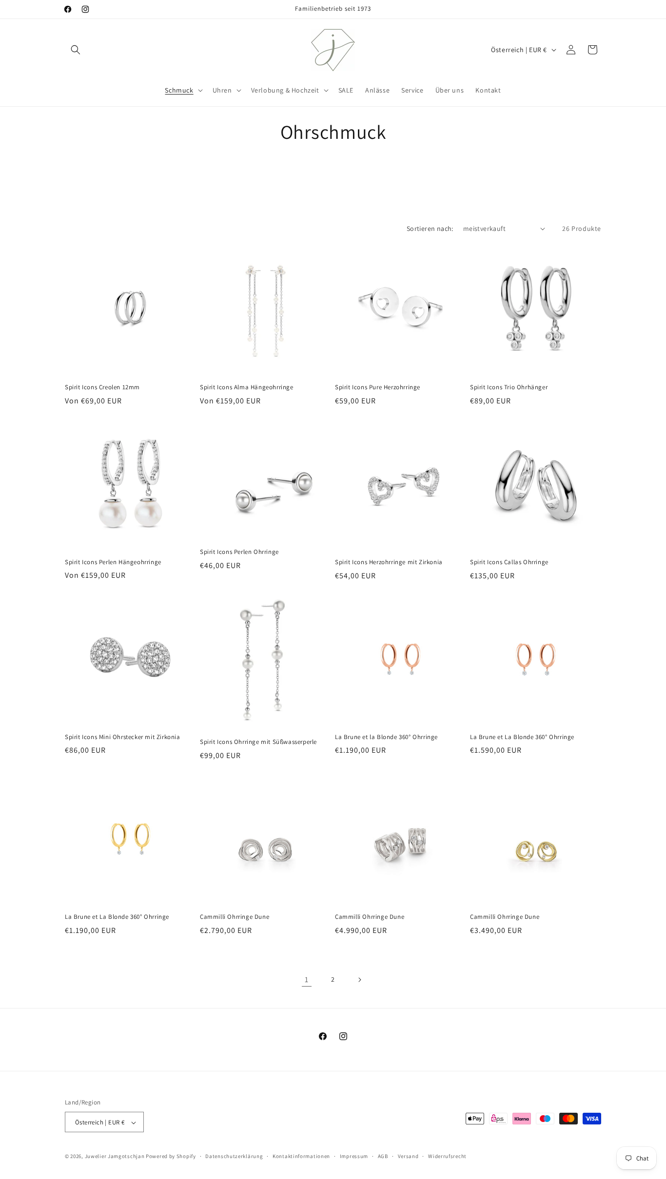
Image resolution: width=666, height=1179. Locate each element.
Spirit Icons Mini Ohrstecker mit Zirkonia (122, 737)
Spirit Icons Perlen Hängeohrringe (113, 562)
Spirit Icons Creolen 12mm (102, 387)
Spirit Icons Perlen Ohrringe (239, 552)
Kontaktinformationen (301, 1156)
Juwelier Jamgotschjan (115, 1156)
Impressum (354, 1156)
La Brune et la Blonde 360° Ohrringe (386, 737)
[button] (75, 49)
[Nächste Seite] (359, 979)
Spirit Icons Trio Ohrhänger (509, 387)
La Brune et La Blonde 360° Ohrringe (522, 737)
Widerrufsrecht (447, 1156)
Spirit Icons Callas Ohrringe (509, 562)
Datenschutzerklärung (234, 1156)
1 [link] (307, 979)
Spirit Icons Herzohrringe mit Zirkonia (389, 562)
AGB (383, 1156)
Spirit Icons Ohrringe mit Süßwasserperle (258, 742)
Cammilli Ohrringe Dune (234, 917)
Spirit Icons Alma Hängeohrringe (247, 387)
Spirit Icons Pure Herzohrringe (377, 387)
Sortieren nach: (430, 228)
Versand (408, 1156)
